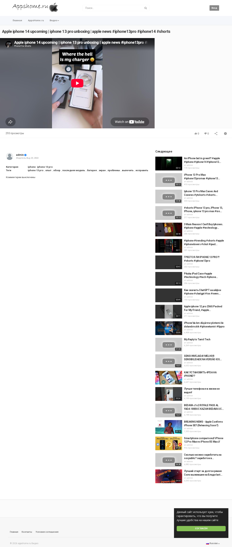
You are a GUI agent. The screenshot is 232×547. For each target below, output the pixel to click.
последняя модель (73, 170)
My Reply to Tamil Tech (197, 339)
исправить (142, 170)
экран (102, 170)
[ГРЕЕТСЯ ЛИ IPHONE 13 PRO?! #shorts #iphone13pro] (168, 262)
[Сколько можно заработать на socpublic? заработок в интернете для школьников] (168, 460)
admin (20, 154)
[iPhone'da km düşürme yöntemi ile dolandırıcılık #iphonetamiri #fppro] (168, 328)
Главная (17, 20)
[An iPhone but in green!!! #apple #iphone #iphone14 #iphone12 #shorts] (168, 163)
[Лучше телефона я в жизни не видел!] (168, 394)
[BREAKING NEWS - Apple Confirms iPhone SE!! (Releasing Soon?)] (168, 427)
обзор (56, 170)
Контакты (27, 532)
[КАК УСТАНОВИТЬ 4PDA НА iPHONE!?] (168, 378)
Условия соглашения (47, 532)
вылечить (128, 170)
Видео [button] (53, 20)
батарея (92, 170)
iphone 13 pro (45, 167)
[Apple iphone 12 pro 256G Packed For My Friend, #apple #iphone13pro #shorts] (168, 312)
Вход (214, 8)
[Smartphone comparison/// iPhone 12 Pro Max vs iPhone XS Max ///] (168, 443)
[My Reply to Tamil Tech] (168, 345)
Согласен (201, 528)
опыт (48, 170)
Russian (213, 543)
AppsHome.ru (36, 20)
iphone (32, 167)
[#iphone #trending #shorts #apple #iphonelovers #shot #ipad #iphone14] (168, 246)
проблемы (114, 170)
